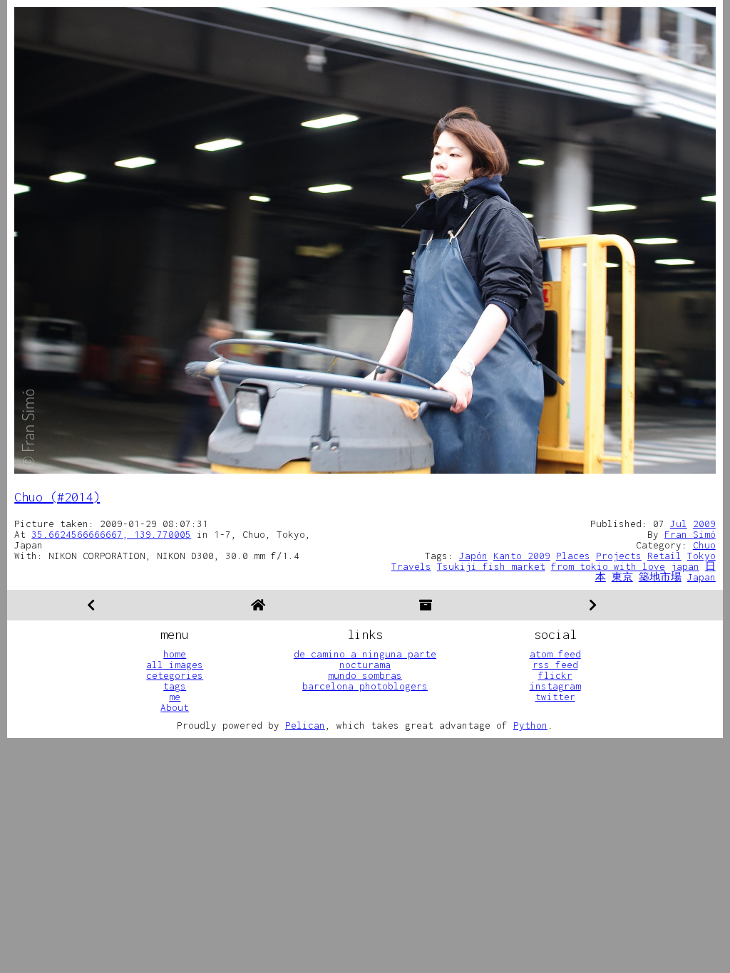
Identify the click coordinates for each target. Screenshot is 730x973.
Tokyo (701, 555)
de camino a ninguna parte (365, 654)
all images (174, 664)
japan (685, 566)
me (174, 696)
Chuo (704, 545)
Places (573, 555)
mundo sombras (365, 675)
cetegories (174, 675)
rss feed (555, 664)
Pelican (305, 725)
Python (530, 725)
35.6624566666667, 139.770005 (111, 534)
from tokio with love (608, 566)
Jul (678, 523)
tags (174, 686)
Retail (664, 555)
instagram (555, 686)
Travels (411, 566)
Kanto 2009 (521, 555)
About (174, 707)
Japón (473, 555)
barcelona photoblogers (365, 686)
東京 (622, 577)
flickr (555, 675)
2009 (704, 523)
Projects (619, 555)
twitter (555, 696)
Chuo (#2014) (57, 496)
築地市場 (660, 577)
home (174, 654)
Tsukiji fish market (491, 566)
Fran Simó (690, 534)
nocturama (365, 664)
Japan (701, 577)
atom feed (555, 654)
